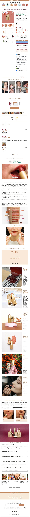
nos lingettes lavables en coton (20, 205)
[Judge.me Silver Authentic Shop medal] (12, 118)
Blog (23, 508)
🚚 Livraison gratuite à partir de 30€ (14, 492)
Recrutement (14, 508)
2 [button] (13, 154)
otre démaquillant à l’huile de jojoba (17, 407)
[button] (17, 15)
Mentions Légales (19, 507)
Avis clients (15, 507)
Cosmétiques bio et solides (16, 487)
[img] (4, 129)
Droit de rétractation (9, 508)
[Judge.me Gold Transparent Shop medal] (16, 118)
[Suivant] (27, 6)
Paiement (11, 507)
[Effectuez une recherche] (26, 2)
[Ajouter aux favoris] (13, 12)
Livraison (8, 507)
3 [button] (14, 154)
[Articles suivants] (27, 478)
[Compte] (27, 2)
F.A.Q (25, 508)
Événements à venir (19, 508)
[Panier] (28, 2)
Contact (5, 507)
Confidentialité (25, 507)
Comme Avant (10, 487)
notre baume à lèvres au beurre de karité (16, 404)
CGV (5, 508)
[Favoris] (25, 2)
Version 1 (26, 15)
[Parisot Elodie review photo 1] (4, 144)
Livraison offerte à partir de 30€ (15, 0)
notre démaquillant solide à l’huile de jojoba (9, 205)
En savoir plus (7, 38)
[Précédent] (2, 36)
